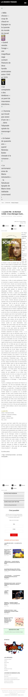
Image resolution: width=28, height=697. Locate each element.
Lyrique (5, 665)
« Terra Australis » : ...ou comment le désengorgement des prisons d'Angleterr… (12, 576)
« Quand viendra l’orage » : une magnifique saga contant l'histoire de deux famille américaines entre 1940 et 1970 (6, 59)
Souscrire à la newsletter (8, 681)
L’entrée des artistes (7, 659)
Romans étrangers (23, 221)
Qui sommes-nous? (7, 674)
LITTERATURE (7, 202)
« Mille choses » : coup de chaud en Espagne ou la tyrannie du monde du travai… (12, 562)
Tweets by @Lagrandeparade (10, 504)
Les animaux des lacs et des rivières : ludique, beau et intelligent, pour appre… (12, 570)
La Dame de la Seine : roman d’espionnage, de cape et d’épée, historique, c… (11, 611)
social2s (6, 230)
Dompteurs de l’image (8, 668)
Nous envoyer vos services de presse (19, 690)
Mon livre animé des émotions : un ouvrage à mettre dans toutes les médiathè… (8, 620)
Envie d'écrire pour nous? (8, 682)
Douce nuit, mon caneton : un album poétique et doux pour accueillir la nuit (7, 551)
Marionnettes (6, 662)
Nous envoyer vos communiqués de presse (12, 679)
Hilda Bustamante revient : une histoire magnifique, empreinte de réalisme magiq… (12, 584)
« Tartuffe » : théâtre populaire (7, 592)
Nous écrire (6, 676)
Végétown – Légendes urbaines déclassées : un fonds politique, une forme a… (12, 603)
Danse (5, 664)
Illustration (6, 670)
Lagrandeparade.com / (24, 238)
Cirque (5, 667)
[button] (6, 226)
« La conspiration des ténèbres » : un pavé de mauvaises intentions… (6, 95)
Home (3, 202)
